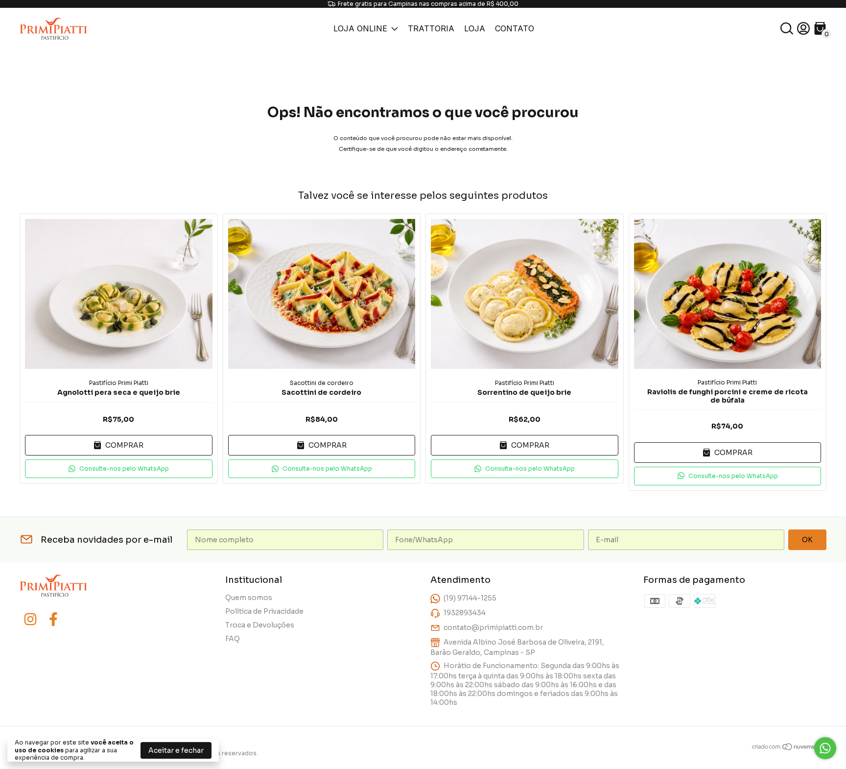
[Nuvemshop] (789, 748)
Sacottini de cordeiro (321, 382)
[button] (118, 468)
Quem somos (248, 597)
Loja (474, 28)
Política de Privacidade (264, 611)
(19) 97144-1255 (470, 598)
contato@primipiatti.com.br (493, 627)
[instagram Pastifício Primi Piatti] (30, 619)
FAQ (232, 638)
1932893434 (465, 612)
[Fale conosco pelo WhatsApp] (825, 748)
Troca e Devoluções (259, 625)
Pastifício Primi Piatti (118, 382)
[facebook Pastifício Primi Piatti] (53, 619)
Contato (514, 28)
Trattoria (431, 28)
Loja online (360, 28)
